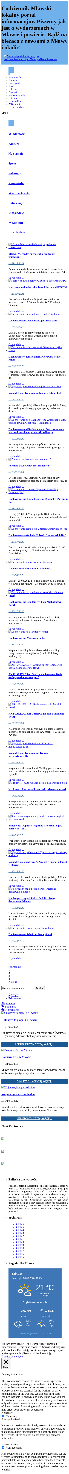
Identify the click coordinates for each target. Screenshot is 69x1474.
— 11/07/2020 (16, 723)
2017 (20, 1251)
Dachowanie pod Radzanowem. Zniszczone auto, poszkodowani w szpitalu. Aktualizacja (36, 431)
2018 (20, 1248)
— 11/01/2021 (16, 327)
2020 (20, 1242)
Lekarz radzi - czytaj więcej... (34, 1044)
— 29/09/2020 (16, 508)
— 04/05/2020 (16, 795)
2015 (20, 1257)
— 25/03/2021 (16, 293)
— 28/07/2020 (16, 611)
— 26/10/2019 (16, 940)
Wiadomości (15, 77)
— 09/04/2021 (16, 263)
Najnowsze (13, 994)
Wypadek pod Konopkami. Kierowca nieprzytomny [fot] (29, 754)
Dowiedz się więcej (12, 1356)
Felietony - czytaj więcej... (34, 1118)
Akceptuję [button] (45, 1353)
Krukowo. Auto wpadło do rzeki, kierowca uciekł (37, 789)
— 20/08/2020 (16, 575)
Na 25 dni (47, 1333)
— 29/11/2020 (16, 472)
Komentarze (16, 998)
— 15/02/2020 (16, 907)
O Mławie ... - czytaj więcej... (34, 1081)
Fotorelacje (14, 98)
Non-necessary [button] (9, 1444)
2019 (20, 1245)
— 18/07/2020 (16, 683)
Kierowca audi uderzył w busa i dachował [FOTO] (37, 287)
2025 (20, 1227)
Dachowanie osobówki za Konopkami (30, 934)
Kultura (12, 80)
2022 (20, 1236)
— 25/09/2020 (16, 541)
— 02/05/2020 (16, 835)
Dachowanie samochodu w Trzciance (29, 568)
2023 (20, 1233)
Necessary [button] (7, 1412)
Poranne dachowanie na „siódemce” (29, 465)
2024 (20, 1230)
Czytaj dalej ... (16, 277)
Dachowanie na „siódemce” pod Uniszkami (33, 320)
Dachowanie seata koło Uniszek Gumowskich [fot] (37, 535)
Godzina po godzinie (28, 1333)
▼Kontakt (14, 104)
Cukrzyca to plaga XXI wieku (19, 1019)
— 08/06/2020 (16, 762)
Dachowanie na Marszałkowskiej (27, 638)
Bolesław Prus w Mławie (16, 1056)
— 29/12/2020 (16, 366)
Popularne (14, 996)
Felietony (13, 89)
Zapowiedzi (14, 92)
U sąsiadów (14, 101)
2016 (20, 1254)
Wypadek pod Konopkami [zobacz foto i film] (34, 393)
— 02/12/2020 (16, 438)
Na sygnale (14, 83)
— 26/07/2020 (16, 644)
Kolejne (12, 981)
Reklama (20, 107)
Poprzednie (14, 966)
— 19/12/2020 (16, 399)
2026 (20, 1224)
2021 (20, 1239)
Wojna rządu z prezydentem (18, 1094)
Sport (11, 86)
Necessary (11, 1416)
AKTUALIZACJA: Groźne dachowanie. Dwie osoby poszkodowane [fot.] (35, 676)
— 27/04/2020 (16, 871)
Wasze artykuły (16, 95)
